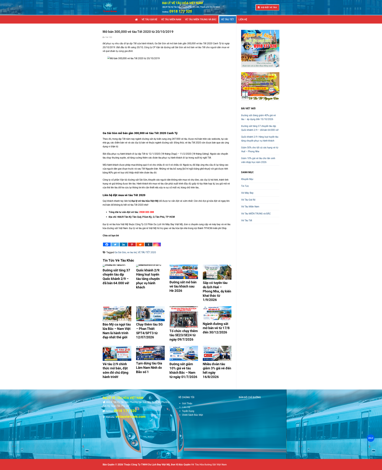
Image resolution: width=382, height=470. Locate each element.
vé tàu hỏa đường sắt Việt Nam (209, 464)
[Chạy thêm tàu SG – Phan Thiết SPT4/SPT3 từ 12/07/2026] (150, 313)
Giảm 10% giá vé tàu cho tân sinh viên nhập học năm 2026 (258, 160)
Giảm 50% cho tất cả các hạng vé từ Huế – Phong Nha (259, 149)
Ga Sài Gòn (120, 252)
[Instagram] (157, 242)
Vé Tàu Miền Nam (250, 206)
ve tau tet (132, 252)
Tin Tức (108, 37)
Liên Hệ (186, 407)
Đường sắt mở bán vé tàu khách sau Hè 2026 (183, 286)
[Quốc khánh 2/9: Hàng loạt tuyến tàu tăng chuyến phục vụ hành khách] (150, 266)
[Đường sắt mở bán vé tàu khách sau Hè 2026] (184, 272)
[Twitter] (115, 242)
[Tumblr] (149, 242)
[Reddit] (140, 242)
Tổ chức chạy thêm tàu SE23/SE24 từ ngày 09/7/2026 (184, 335)
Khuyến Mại (247, 179)
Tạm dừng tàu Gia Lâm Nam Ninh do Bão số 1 (149, 367)
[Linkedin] (123, 242)
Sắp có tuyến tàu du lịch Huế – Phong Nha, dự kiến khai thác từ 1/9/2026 (217, 291)
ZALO (370, 438)
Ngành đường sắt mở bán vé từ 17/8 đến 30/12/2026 (216, 328)
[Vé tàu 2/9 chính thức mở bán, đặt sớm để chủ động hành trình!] (117, 353)
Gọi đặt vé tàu (268, 7)
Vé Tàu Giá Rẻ (248, 199)
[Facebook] (107, 242)
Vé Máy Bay (247, 192)
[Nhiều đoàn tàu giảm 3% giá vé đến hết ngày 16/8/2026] (217, 353)
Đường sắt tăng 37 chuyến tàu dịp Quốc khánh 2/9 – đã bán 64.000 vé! (260, 128)
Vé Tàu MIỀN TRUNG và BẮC (256, 213)
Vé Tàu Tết (246, 220)
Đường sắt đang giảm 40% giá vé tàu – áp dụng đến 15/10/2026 (258, 117)
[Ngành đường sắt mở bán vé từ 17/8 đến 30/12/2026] (217, 313)
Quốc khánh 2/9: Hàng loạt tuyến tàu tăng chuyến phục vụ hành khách (148, 278)
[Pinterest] (132, 242)
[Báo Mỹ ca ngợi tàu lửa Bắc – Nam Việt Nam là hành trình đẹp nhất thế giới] (117, 313)
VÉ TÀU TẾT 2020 (147, 252)
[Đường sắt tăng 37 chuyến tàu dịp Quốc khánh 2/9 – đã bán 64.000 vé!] (117, 266)
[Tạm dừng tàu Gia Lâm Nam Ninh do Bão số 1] (150, 353)
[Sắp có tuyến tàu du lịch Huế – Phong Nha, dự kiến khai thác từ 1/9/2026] (217, 272)
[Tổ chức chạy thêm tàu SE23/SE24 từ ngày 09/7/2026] (184, 317)
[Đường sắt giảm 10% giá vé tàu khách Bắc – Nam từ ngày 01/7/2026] (184, 353)
